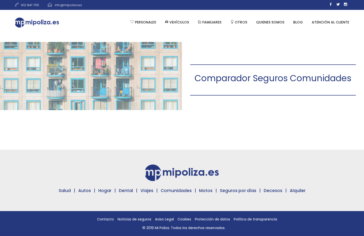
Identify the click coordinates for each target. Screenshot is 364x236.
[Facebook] (330, 5)
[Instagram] (345, 5)
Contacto (105, 219)
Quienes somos (270, 22)
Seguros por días (238, 191)
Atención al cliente (330, 22)
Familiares (211, 22)
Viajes (146, 191)
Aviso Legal (164, 219)
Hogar (104, 191)
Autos (84, 191)
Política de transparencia (255, 219)
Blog (298, 22)
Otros (240, 22)
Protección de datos (212, 219)
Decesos (273, 191)
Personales (145, 22)
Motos (205, 191)
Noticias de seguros (134, 219)
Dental (126, 191)
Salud (65, 191)
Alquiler (298, 191)
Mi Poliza (162, 227)
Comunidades (176, 191)
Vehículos (178, 22)
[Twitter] (338, 5)
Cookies (184, 219)
